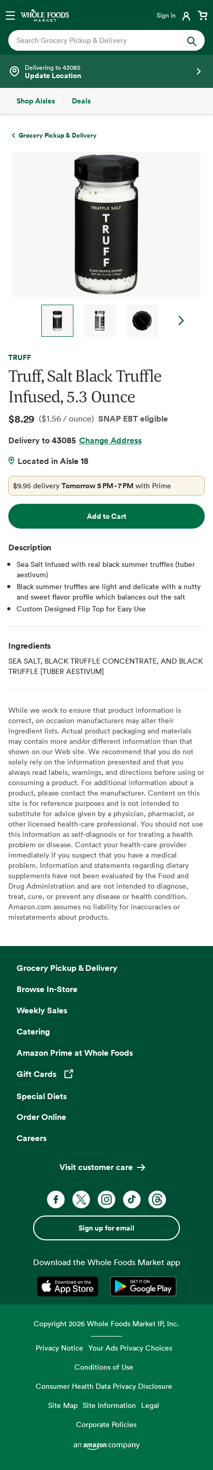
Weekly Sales (42, 1010)
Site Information (109, 1405)
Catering (33, 1031)
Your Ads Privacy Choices (130, 1348)
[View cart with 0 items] (202, 15)
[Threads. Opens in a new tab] (157, 1199)
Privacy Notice (59, 1348)
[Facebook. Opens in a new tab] (56, 1199)
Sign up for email (106, 1228)
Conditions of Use (103, 1367)
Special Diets (42, 1096)
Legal (150, 1405)
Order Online (41, 1116)
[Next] (102, 244)
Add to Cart (106, 516)
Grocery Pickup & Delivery (67, 967)
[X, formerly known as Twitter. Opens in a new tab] (81, 1199)
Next (181, 321)
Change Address (110, 440)
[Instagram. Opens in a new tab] (106, 1199)
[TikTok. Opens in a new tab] (132, 1199)
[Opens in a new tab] (69, 1286)
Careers (32, 1138)
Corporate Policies (106, 1424)
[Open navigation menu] (10, 15)
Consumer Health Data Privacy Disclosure (104, 1386)
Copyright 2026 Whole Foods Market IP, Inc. (106, 1323)
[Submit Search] (191, 40)
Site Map (63, 1405)
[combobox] (97, 40)
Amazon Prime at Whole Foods (75, 1052)
